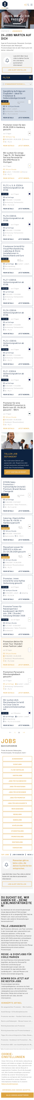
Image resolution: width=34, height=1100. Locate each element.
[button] (25, 4)
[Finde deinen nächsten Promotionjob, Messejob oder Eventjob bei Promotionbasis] (5, 5)
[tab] (6, 854)
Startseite (5, 31)
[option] (17, 1007)
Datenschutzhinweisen (10, 1084)
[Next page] (23, 732)
